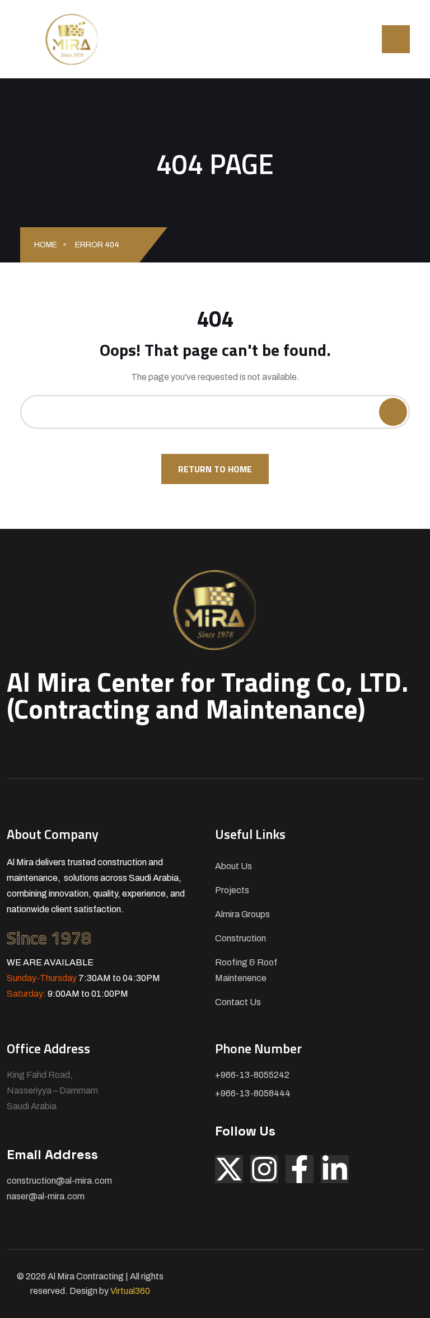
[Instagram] (264, 1169)
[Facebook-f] (300, 1169)
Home (45, 245)
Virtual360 (130, 1291)
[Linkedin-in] (335, 1169)
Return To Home (215, 469)
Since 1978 (49, 937)
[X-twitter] (229, 1169)
